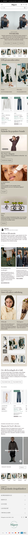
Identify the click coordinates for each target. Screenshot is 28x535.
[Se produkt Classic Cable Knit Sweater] (7, 104)
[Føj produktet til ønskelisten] (11, 98)
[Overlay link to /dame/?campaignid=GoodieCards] (8, 75)
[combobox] (14, 8)
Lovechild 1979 (4, 405)
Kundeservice (6, 495)
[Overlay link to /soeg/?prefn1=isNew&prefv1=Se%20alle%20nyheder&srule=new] (14, 20)
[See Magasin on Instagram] (22, 517)
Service (4, 499)
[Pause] (26, 26)
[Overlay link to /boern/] (25, 52)
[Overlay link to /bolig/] (9, 52)
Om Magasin (5, 512)
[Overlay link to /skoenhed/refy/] (14, 173)
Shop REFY (4, 191)
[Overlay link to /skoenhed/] (19, 52)
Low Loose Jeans (18, 115)
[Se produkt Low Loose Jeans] (19, 104)
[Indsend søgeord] (2, 8)
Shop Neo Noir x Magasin (6, 160)
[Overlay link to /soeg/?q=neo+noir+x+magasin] (14, 143)
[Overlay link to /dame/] (3, 52)
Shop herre (21, 43)
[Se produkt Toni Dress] (6, 397)
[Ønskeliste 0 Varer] (24, 4)
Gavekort (4, 508)
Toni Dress (4, 407)
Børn (25, 480)
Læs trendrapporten (5, 282)
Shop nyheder (7, 43)
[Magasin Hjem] (14, 5)
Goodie (4, 504)
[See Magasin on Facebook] (24, 517)
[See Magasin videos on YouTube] (26, 517)
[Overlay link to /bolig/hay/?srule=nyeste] (14, 204)
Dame (3, 480)
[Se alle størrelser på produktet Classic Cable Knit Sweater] (4, 122)
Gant (2, 113)
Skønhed (20, 480)
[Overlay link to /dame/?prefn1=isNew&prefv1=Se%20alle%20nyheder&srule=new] (14, 350)
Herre (14, 480)
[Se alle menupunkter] (2, 4)
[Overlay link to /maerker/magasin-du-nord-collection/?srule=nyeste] (12, 450)
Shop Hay (4, 223)
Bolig (9, 480)
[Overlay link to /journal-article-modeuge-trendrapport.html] (8, 257)
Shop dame (14, 43)
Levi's (15, 113)
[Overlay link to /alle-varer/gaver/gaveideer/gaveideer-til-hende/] (8, 307)
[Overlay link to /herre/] (14, 52)
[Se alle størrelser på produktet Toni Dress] (4, 411)
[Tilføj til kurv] (11, 110)
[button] (21, 4)
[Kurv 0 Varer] (26, 4)
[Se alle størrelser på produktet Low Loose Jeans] (19, 121)
